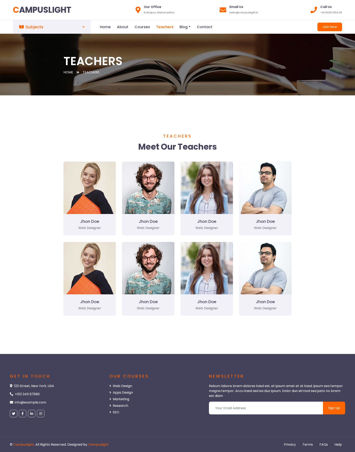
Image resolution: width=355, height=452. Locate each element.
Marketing (121, 399)
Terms (307, 444)
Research (120, 405)
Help (338, 444)
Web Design (122, 386)
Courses (142, 26)
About (122, 26)
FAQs (323, 444)
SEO (116, 412)
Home (105, 26)
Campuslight (23, 444)
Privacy (290, 444)
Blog (184, 26)
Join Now (330, 26)
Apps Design (123, 392)
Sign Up (334, 408)
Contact (204, 26)
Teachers (164, 26)
